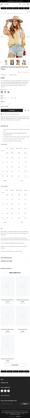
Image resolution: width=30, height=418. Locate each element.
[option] (15, 36)
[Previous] (2, 36)
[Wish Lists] (25, 110)
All (5, 11)
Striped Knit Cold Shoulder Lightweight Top (22, 300)
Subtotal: (3, 106)
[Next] (28, 36)
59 (3, 114)
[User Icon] (24, 4)
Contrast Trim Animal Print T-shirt (7, 359)
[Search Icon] (20, 4)
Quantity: (3, 101)
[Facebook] (2, 391)
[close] (29, 1)
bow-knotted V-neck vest (7, 299)
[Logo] (6, 4)
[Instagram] (5, 391)
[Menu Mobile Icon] (1, 4)
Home (2, 11)
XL (11, 98)
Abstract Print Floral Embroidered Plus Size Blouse (22, 329)
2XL (15, 98)
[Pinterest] (8, 391)
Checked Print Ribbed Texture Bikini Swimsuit (7, 329)
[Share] (28, 110)
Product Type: (3, 74)
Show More (15, 365)
